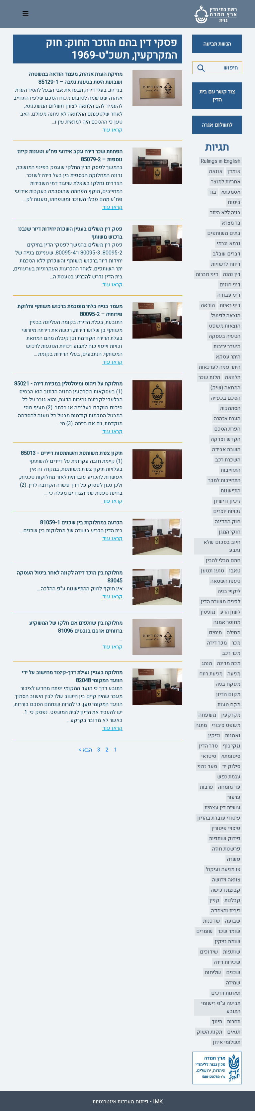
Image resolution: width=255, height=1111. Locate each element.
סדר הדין (208, 746)
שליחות (213, 972)
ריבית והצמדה (225, 911)
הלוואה (232, 377)
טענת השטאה (225, 581)
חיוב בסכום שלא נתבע (222, 546)
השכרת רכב (227, 460)
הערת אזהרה (227, 419)
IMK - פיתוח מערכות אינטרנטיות (128, 1102)
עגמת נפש (228, 777)
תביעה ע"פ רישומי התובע (220, 1007)
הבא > (85, 750)
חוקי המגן (229, 532)
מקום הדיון (228, 694)
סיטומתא (230, 756)
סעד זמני (207, 766)
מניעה (233, 674)
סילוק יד (231, 766)
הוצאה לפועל (225, 316)
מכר (236, 643)
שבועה (232, 921)
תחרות (233, 1022)
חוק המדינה (227, 522)
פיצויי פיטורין (226, 828)
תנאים (233, 1032)
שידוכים (209, 952)
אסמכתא (230, 192)
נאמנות (232, 736)
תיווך (217, 1022)
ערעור (233, 797)
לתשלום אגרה (217, 125)
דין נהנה (231, 274)
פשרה (233, 859)
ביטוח (234, 202)
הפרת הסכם (227, 429)
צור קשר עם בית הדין (217, 96)
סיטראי (208, 756)
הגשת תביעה (217, 44)
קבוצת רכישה (225, 890)
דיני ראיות (230, 305)
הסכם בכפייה (225, 398)
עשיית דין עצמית (222, 808)
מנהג (207, 663)
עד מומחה (229, 787)
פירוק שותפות (224, 839)
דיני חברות (207, 274)
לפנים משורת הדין (220, 602)
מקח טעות (228, 705)
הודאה (208, 305)
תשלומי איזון (226, 1042)
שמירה (233, 983)
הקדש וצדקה (225, 439)
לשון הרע (230, 612)
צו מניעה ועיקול (223, 869)
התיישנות (230, 491)
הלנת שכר (209, 377)
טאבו (234, 571)
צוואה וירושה (226, 880)
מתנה (201, 725)
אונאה (215, 171)
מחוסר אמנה (226, 622)
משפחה (207, 715)
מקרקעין (230, 715)
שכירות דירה (227, 962)
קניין (214, 900)
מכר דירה (217, 643)
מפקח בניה (228, 684)
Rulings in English (220, 161)
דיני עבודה (228, 295)
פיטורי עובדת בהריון (218, 818)
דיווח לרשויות (225, 264)
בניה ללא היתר (225, 213)
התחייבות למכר (224, 480)
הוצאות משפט (224, 326)
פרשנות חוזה (226, 849)
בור (212, 192)
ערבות (206, 787)
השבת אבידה (226, 450)
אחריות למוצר (225, 182)
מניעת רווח (210, 674)
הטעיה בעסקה (224, 336)
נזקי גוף (231, 746)
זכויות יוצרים (226, 511)
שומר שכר (229, 931)
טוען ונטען (212, 571)
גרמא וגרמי (228, 244)
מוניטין (208, 612)
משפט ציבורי (226, 725)
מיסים (215, 633)
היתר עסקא (228, 357)
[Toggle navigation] (25, 14)
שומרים (204, 931)
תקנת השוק (209, 1032)
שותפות (231, 952)
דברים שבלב (226, 254)
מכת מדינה (228, 663)
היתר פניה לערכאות (219, 367)
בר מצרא (231, 223)
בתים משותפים (223, 233)
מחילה (233, 633)
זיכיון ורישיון (227, 501)
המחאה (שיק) (225, 388)
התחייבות (230, 470)
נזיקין (214, 736)
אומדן (233, 171)
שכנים (233, 972)
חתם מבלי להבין (223, 560)
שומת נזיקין (227, 942)
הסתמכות (230, 408)
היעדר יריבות (226, 347)
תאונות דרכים (225, 993)
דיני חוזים (229, 285)
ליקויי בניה (229, 591)
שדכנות (211, 921)
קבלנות (232, 900)
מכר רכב (231, 653)
